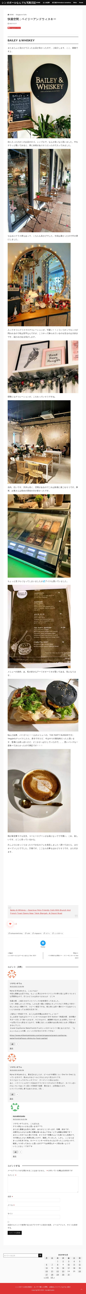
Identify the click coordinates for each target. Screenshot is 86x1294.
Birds (75, 2)
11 (74, 1265)
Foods (81, 2)
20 (47, 1271)
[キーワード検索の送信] (40, 1255)
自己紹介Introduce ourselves (61, 2)
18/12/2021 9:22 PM (20, 1119)
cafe (28, 933)
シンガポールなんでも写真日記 (19, 2)
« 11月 (46, 1277)
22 (58, 1271)
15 (58, 1268)
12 (80, 1265)
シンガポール (58, 933)
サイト (10, 1214)
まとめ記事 (46, 2)
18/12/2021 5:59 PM (17, 986)
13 (47, 1268)
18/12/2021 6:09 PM (17, 1070)
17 (69, 1268)
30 (63, 1275)
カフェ (48, 933)
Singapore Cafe (15, 28)
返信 (11, 1048)
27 (47, 1275)
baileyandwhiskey (16, 933)
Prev (75, 953)
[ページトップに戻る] (81, 1289)
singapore (37, 933)
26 (80, 1271)
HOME (38, 2)
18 (74, 1268)
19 (80, 1268)
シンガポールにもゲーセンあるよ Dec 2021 (22, 955)
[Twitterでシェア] (43, 943)
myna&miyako (19, 1116)
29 (58, 1275)
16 (63, 1268)
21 (52, 1271)
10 (69, 1265)
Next (11, 953)
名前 (10, 1196)
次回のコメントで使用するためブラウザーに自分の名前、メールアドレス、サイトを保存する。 (43, 1226)
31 (69, 1275)
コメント (12, 1175)
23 (63, 1271)
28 (52, 1275)
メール (11, 1205)
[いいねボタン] (10, 923)
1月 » (53, 1277)
